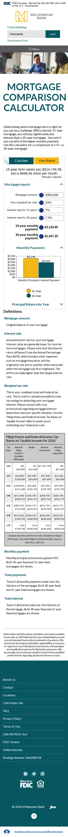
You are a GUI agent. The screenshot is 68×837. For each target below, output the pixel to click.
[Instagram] (42, 773)
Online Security (12, 750)
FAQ (6, 711)
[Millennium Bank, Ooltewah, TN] (34, 16)
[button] (34, 184)
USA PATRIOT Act (15, 734)
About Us (9, 679)
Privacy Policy (12, 718)
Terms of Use (11, 726)
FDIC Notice (11, 742)
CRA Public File (13, 703)
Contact (8, 687)
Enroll (25, 40)
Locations (9, 695)
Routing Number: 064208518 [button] (22, 757)
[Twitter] (34, 773)
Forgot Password (14, 40)
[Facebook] (25, 773)
